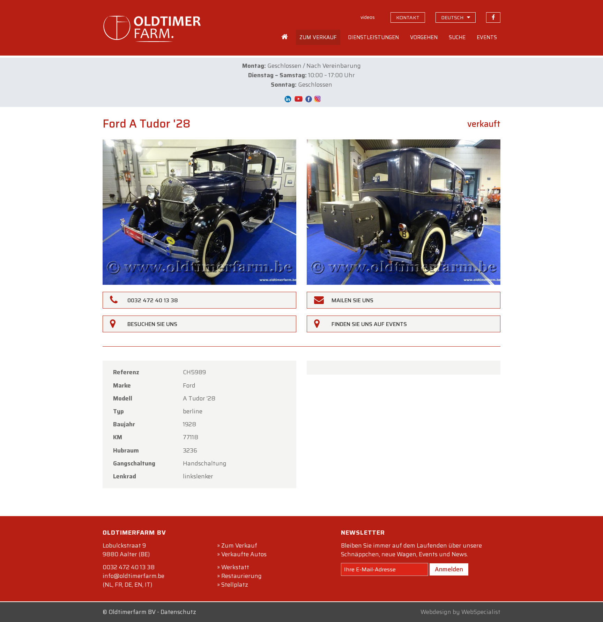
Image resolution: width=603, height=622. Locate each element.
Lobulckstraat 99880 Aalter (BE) (126, 550)
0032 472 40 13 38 (129, 567)
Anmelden (449, 569)
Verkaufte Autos (244, 554)
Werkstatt (235, 567)
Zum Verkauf (239, 545)
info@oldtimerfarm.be (133, 575)
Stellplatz (234, 584)
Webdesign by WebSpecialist (460, 611)
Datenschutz (178, 611)
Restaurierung (241, 575)
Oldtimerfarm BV (132, 611)
